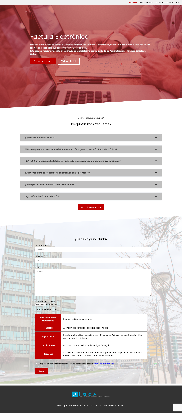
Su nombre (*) (42, 245)
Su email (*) (41, 256)
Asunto (38, 267)
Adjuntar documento (45, 301)
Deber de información (113, 405)
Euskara (133, 2)
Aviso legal (62, 405)
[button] (91, 137)
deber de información (104, 363)
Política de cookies (92, 405)
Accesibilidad (75, 405)
